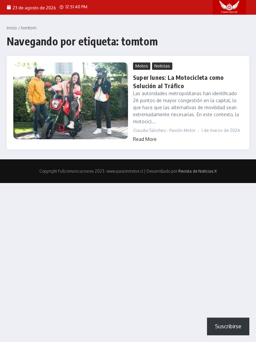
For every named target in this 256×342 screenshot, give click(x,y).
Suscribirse (228, 326)
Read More (145, 139)
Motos (141, 65)
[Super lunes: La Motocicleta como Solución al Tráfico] (70, 100)
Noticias (162, 65)
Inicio (12, 27)
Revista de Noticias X (197, 171)
